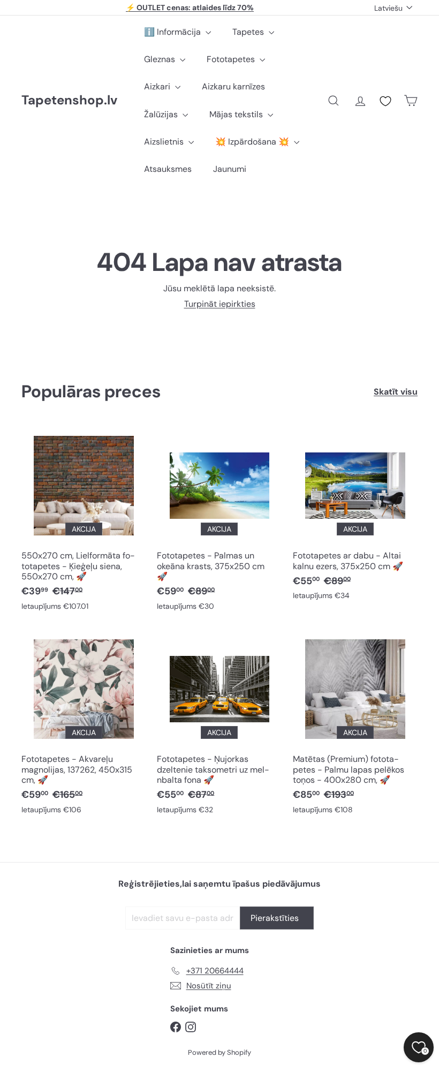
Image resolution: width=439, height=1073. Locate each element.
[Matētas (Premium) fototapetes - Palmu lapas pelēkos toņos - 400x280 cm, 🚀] (355, 725)
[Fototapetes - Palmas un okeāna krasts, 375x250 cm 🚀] (219, 522)
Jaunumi (229, 169)
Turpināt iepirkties (219, 303)
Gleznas (160, 59)
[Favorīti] (385, 101)
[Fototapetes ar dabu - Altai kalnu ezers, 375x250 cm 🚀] (355, 517)
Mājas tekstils (237, 114)
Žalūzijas (162, 114)
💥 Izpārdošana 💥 (253, 141)
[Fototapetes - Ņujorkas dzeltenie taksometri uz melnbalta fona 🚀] (219, 725)
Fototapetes (232, 59)
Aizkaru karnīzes (233, 86)
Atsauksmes (168, 169)
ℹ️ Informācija (173, 31)
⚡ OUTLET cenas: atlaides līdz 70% (190, 7)
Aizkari (158, 86)
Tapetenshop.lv (69, 100)
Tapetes (249, 31)
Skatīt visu (396, 392)
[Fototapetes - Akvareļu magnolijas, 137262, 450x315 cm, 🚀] (83, 725)
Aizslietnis (165, 141)
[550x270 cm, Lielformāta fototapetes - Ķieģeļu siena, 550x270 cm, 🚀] (83, 522)
